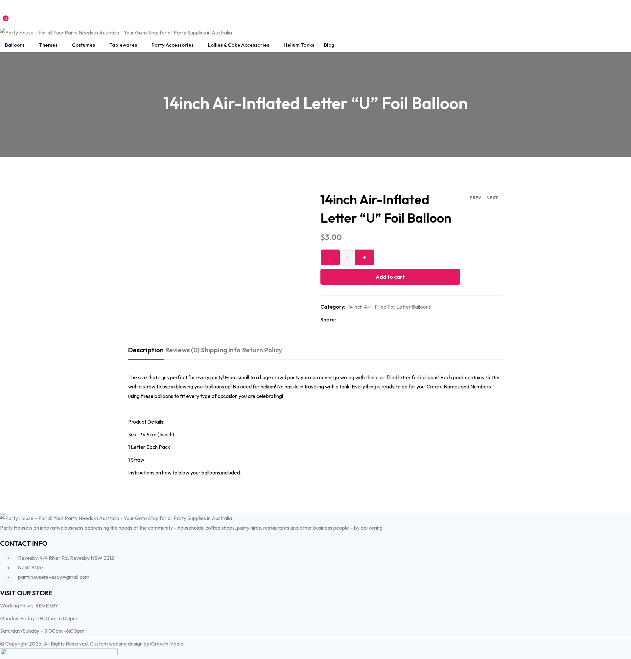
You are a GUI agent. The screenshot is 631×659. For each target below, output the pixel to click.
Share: (328, 319)
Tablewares (123, 45)
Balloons (15, 45)
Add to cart (390, 277)
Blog (329, 45)
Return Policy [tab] (262, 350)
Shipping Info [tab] (221, 350)
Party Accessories (173, 45)
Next (492, 197)
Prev (475, 197)
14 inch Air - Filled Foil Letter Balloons (389, 306)
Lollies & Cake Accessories (238, 45)
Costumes (83, 45)
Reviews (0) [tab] (182, 350)
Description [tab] (146, 350)
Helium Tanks (299, 45)
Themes (48, 45)
